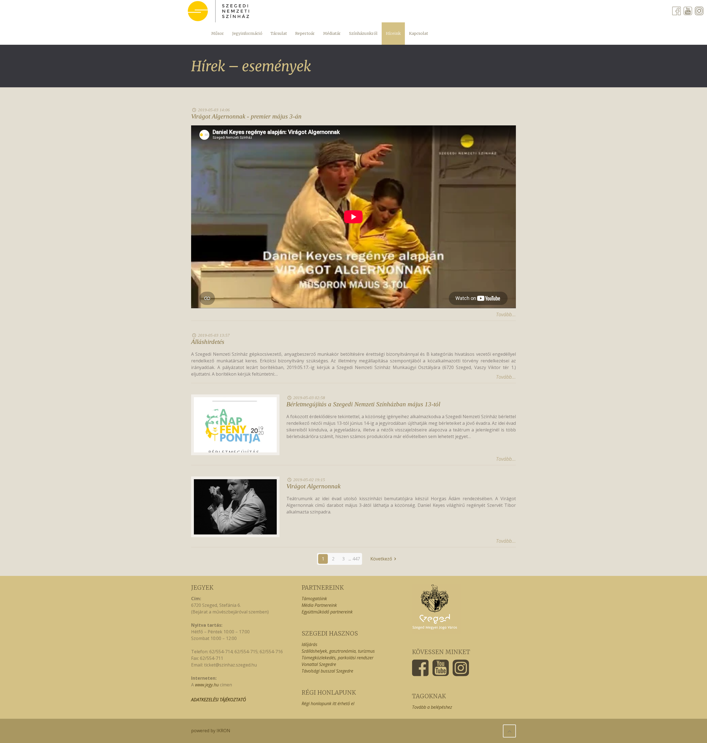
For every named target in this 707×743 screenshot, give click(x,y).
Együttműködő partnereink (327, 612)
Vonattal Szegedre (319, 664)
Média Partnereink (319, 605)
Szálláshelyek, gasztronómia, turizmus (338, 651)
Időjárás (309, 644)
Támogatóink (314, 599)
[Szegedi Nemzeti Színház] (218, 11)
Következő (381, 559)
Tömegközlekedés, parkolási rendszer (337, 658)
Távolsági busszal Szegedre (327, 671)
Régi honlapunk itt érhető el (328, 703)
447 (356, 559)
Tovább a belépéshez (432, 707)
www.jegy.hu (207, 685)
